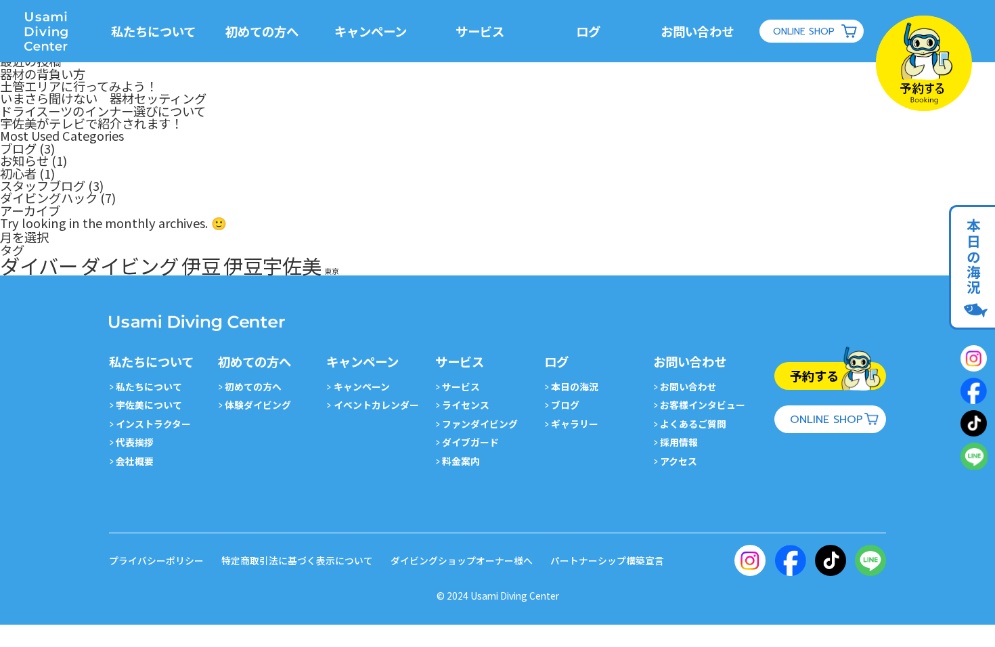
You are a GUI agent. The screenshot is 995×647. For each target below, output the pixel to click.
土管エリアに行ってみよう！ (79, 86)
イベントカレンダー (376, 404)
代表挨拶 (135, 442)
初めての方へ (253, 386)
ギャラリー (574, 423)
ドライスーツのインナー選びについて (103, 111)
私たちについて (149, 386)
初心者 (18, 173)
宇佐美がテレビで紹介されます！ (91, 123)
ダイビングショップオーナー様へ (462, 560)
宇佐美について (149, 404)
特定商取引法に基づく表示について (297, 560)
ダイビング (130, 265)
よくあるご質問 (693, 423)
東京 (331, 271)
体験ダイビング (258, 404)
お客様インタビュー (702, 404)
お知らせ (24, 160)
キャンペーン (361, 386)
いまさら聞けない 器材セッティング (103, 98)
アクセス (678, 461)
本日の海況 (973, 257)
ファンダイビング (480, 423)
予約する (814, 375)
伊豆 (201, 265)
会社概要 (135, 461)
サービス (461, 386)
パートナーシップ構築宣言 (607, 560)
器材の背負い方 (42, 74)
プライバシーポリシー (156, 560)
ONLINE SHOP (804, 31)
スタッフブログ (42, 185)
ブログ (18, 148)
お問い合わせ (688, 386)
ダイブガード (470, 442)
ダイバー (39, 265)
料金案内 (461, 461)
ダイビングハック (48, 197)
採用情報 (679, 442)
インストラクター (153, 423)
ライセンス (465, 404)
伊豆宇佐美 (272, 265)
